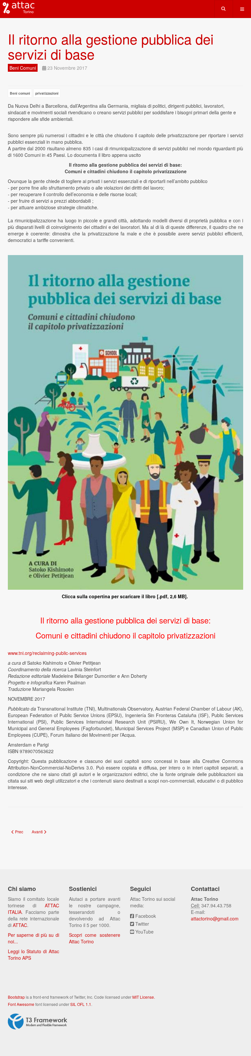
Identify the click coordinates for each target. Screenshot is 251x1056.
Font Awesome (21, 1004)
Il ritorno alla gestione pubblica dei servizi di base (110, 46)
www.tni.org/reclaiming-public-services (47, 653)
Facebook (145, 916)
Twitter (142, 923)
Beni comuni (20, 93)
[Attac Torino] (17, 8)
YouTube (144, 931)
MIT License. (143, 997)
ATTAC (20, 925)
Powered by (37, 1021)
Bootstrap (16, 997)
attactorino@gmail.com (215, 918)
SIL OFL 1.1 (80, 1004)
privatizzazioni (47, 93)
